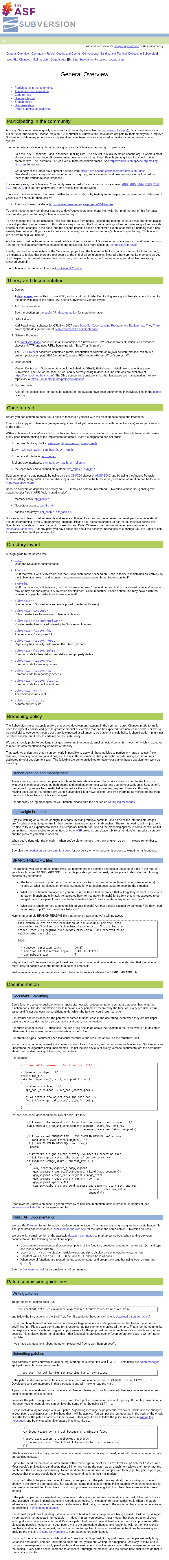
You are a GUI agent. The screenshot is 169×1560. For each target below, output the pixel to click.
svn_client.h (77, 462)
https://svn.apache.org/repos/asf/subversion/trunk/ (113, 171)
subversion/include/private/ (38, 620)
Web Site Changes (18, 59)
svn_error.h (72, 443)
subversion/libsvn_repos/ (36, 640)
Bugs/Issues (59, 59)
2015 (133, 184)
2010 (21, 187)
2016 (125, 184)
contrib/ (22, 583)
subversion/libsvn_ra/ (33, 670)
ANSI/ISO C (103, 475)
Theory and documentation (32, 91)
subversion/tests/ (30, 700)
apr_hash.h (47, 512)
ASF (79, 830)
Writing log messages (45, 1507)
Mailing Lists (41, 59)
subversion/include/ (31, 610)
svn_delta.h (49, 456)
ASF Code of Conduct (69, 268)
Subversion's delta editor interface (76, 329)
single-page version (126, 46)
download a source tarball (132, 1316)
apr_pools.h (42, 499)
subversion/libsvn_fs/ (33, 630)
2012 (156, 184)
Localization (116, 59)
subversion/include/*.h (26, 1207)
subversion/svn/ (28, 690)
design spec (25, 296)
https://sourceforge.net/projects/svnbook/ (57, 379)
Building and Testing (113, 53)
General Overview (18, 53)
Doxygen (32, 1225)
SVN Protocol (29, 352)
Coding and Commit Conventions (77, 53)
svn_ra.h (48, 462)
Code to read (23, 94)
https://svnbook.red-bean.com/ (34, 375)
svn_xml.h (66, 449)
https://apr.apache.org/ (20, 482)
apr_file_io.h (47, 505)
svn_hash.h (50, 449)
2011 (9, 187)
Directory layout (25, 98)
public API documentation (60, 312)
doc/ (18, 560)
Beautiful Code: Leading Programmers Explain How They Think (120, 325)
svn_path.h (34, 449)
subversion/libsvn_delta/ (36, 650)
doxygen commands (81, 1235)
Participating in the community (34, 87)
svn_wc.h (62, 462)
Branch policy (23, 101)
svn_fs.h (89, 469)
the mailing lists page (123, 244)
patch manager (149, 1362)
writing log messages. (122, 802)
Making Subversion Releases (87, 59)
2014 (141, 184)
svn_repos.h (74, 469)
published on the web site (69, 1229)
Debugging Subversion (142, 53)
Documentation (24, 105)
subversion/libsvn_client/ (37, 680)
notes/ (157, 391)
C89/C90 (76, 475)
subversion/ (24, 600)
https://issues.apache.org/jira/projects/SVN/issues (81, 204)
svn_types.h (89, 443)
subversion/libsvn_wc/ (33, 660)
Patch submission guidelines (33, 108)
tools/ (20, 570)
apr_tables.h (64, 512)
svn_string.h (56, 443)
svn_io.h (20, 449)
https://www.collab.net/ (112, 130)
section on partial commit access (50, 850)
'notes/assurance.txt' (19, 528)
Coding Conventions (52, 1531)
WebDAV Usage (30, 342)
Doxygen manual (33, 1269)
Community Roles (42, 53)
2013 (148, 184)
